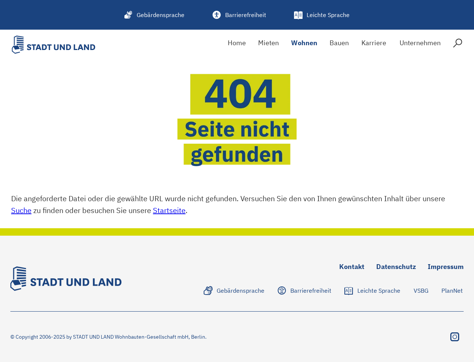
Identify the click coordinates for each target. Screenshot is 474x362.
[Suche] (457, 45)
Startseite (169, 210)
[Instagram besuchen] (454, 336)
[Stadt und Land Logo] (53, 45)
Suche (21, 210)
